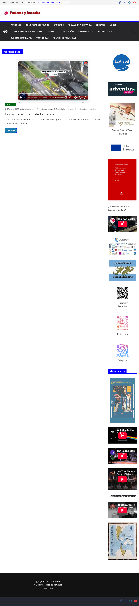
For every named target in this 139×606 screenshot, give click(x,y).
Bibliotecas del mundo (37, 25)
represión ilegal (73, 109)
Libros (113, 25)
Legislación (67, 31)
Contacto (52, 31)
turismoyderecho (29, 109)
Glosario (100, 25)
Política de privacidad (64, 38)
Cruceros (59, 25)
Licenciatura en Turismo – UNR (26, 31)
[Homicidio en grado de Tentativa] (53, 81)
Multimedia (104, 31)
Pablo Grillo (60, 109)
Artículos (16, 25)
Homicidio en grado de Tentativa (29, 114)
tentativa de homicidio (89, 109)
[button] (111, 31)
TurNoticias (42, 38)
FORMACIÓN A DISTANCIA (79, 25)
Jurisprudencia (86, 31)
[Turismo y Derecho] (5, 31)
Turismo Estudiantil (21, 38)
